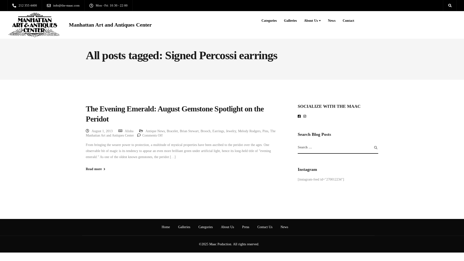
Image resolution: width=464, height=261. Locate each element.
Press (245, 227)
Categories (269, 20)
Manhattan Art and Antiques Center (110, 25)
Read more (94, 169)
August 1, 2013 (102, 131)
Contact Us (264, 227)
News (331, 20)
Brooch (205, 131)
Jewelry (231, 131)
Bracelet (172, 131)
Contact (348, 20)
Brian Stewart (189, 131)
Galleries (290, 20)
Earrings (218, 131)
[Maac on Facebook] (300, 116)
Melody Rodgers (249, 131)
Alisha (129, 131)
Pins (265, 131)
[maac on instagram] (305, 116)
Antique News (155, 131)
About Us (311, 20)
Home (166, 227)
